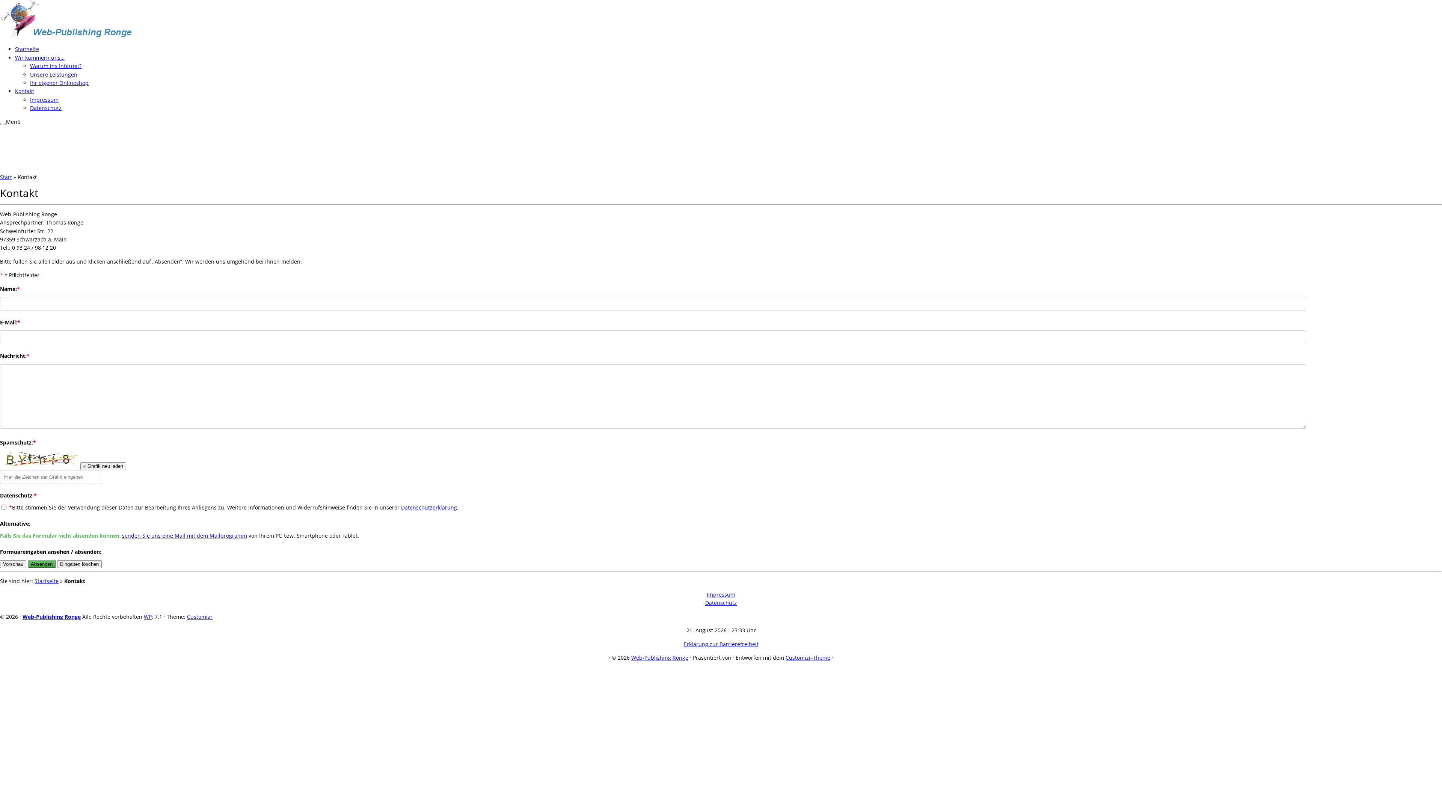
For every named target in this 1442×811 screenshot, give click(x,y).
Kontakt (24, 91)
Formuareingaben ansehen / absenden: (50, 551)
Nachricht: (15, 355)
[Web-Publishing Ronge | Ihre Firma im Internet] (65, 35)
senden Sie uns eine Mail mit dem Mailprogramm (184, 535)
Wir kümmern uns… (40, 57)
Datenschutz (46, 108)
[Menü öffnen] (3, 124)
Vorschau (13, 564)
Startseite (27, 49)
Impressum (44, 99)
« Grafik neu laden (103, 466)
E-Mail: (10, 322)
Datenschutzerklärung (429, 507)
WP (148, 616)
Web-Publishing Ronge (52, 616)
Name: (10, 288)
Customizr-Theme (808, 657)
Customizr (200, 616)
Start (6, 177)
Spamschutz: (18, 442)
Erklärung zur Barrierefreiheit (721, 644)
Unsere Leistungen (53, 74)
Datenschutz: (18, 495)
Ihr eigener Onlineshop (59, 82)
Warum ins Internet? (55, 65)
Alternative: (15, 523)
